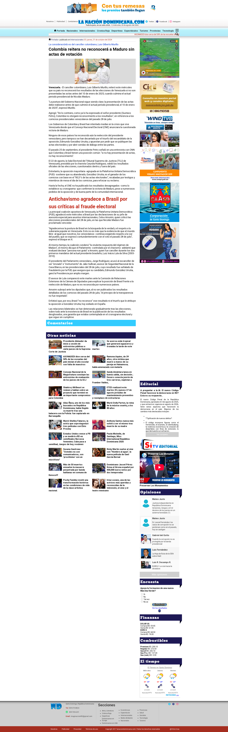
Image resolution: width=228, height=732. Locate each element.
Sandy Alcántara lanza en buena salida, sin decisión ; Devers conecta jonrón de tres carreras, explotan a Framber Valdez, (112, 377)
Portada (60, 31)
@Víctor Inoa (174, 729)
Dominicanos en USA (109, 723)
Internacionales (87, 31)
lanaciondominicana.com (126, 729)
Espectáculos (131, 31)
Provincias (155, 31)
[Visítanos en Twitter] (169, 704)
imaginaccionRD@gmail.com (81, 716)
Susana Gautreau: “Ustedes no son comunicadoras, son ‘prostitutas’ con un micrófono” (66, 454)
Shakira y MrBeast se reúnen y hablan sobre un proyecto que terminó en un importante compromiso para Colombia (69, 392)
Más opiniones (159, 574)
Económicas (125, 710)
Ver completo (162, 434)
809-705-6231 (74, 712)
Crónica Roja (106, 713)
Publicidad (61, 21)
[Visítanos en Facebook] (173, 704)
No (145, 597)
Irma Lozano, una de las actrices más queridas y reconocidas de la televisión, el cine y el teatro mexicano (111, 485)
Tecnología (168, 31)
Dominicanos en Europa (108, 719)
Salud (142, 713)
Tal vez (146, 599)
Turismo (144, 31)
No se (146, 602)
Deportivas (117, 31)
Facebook (163, 22)
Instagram (176, 22)
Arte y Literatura (108, 711)
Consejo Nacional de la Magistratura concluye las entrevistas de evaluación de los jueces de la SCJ (76, 376)
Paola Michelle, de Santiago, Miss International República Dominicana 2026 (118, 437)
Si (144, 594)
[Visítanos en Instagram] (177, 704)
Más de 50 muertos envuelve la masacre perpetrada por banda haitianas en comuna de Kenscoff (68, 469)
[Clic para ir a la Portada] (112, 23)
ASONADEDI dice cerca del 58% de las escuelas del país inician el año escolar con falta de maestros (76, 360)
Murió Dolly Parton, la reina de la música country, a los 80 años (120, 405)
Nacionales (72, 31)
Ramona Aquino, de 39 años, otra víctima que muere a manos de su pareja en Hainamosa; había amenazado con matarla (110, 361)
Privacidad (77, 729)
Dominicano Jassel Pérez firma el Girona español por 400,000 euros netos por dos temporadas (120, 468)
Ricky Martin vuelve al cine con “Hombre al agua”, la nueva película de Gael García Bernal (120, 453)
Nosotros (50, 21)
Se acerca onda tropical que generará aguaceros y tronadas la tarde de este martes (112, 345)
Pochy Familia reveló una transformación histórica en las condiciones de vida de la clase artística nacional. (69, 485)
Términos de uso (92, 729)
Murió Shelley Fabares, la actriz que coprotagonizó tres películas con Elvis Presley (76, 425)
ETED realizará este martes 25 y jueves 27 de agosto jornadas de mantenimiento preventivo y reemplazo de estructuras (112, 392)
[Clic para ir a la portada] (56, 706)
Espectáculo (125, 713)
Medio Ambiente (127, 718)
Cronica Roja (103, 31)
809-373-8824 (74, 708)
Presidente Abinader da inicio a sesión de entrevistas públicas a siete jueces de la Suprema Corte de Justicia (69, 346)
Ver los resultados (159, 608)
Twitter (151, 22)
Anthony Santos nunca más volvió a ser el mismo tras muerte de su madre (120, 423)
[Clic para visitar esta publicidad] (114, 8)
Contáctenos (73, 21)
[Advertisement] (159, 281)
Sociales (143, 715)
